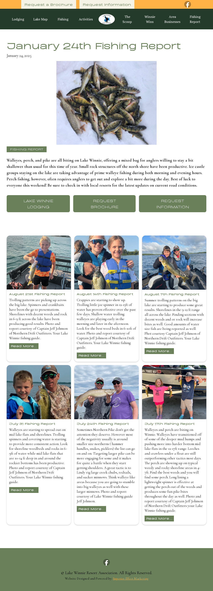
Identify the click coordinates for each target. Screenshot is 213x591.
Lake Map (40, 19)
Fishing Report (195, 19)
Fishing (63, 19)
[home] (106, 19)
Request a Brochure (49, 4)
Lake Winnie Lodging (38, 203)
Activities (86, 19)
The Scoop (127, 19)
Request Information (107, 4)
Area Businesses (172, 19)
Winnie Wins (150, 19)
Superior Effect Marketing (130, 578)
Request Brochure (104, 203)
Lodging (18, 19)
